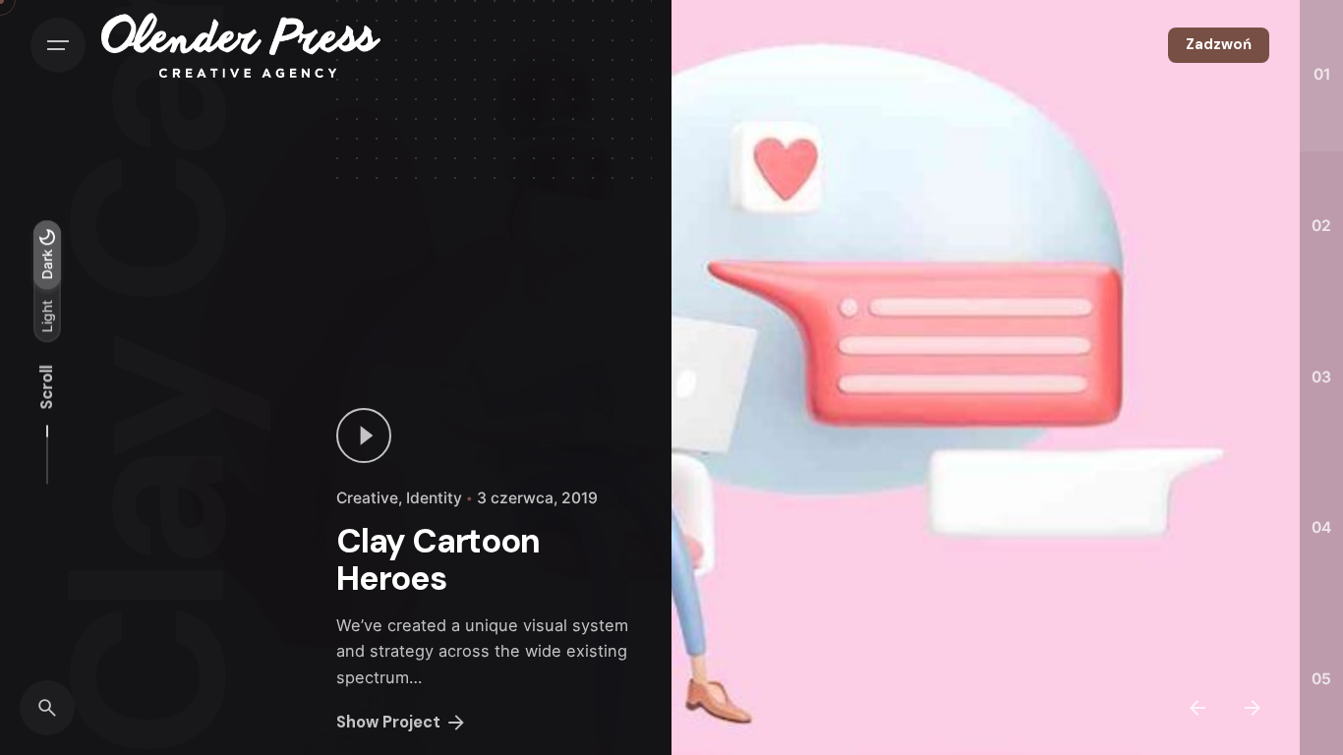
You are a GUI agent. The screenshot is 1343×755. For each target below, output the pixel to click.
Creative (367, 498)
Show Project (388, 722)
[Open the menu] (58, 45)
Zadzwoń (1219, 44)
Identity (434, 498)
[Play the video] (363, 435)
